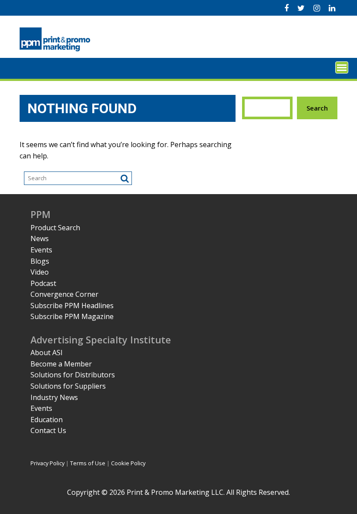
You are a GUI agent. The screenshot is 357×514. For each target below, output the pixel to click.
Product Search (55, 227)
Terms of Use (87, 463)
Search (317, 108)
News (39, 238)
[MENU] (341, 67)
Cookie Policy (128, 463)
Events (41, 250)
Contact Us (48, 430)
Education (46, 419)
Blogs (39, 261)
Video (39, 272)
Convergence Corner (64, 294)
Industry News (54, 397)
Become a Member (61, 364)
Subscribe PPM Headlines (72, 305)
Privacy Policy (47, 463)
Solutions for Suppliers (68, 386)
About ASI (46, 352)
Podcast (43, 283)
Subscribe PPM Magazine (72, 316)
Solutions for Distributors (72, 375)
